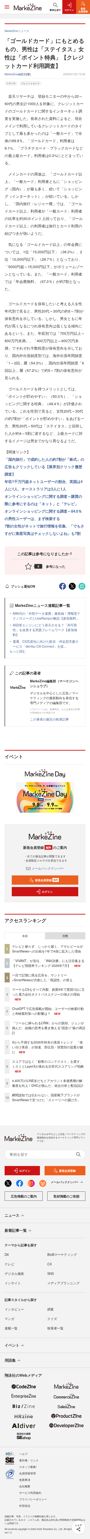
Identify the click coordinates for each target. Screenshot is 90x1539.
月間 (65, 936)
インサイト (13, 1283)
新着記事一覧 (16, 1230)
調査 (50, 1309)
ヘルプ (23, 1454)
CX (49, 1264)
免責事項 (24, 1480)
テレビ (9, 1264)
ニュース (12, 1215)
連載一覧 (11, 1328)
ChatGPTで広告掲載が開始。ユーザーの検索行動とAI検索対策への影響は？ (48, 1011)
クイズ (52, 1318)
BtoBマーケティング (62, 1254)
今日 (25, 936)
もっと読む (17, 651)
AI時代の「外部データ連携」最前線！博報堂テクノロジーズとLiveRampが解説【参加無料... (46, 616)
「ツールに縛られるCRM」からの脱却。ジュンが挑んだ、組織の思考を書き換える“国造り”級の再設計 (48, 1028)
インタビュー (14, 1309)
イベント (12, 1345)
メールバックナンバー (48, 868)
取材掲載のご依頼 (66, 1196)
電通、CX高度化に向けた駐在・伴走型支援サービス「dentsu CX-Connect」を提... (45, 644)
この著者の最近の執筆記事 (49, 719)
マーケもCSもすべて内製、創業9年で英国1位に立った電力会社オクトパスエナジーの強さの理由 (48, 992)
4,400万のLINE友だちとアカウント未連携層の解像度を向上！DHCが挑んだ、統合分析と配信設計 (48, 1083)
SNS (50, 1273)
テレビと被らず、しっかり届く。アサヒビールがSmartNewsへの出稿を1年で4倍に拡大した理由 (47, 948)
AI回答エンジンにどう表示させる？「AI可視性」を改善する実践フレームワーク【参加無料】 (45, 630)
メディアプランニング (63, 1283)
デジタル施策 (14, 1273)
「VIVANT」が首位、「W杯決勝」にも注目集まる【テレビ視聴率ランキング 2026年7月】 (48, 963)
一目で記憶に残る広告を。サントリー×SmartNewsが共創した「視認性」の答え (42, 977)
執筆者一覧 (55, 1328)
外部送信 (24, 1506)
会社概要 (24, 1486)
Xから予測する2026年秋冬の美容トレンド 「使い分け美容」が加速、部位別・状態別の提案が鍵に (47, 1047)
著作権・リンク (29, 1460)
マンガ (9, 1318)
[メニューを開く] (7, 7)
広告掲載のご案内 (24, 1196)
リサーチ (11, 83)
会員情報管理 (27, 1473)
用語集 (10, 1360)
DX (7, 1254)
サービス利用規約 (30, 1493)
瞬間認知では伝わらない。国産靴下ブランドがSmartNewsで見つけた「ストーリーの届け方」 (46, 1097)
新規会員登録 (46, 880)
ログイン (47, 892)
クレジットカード (30, 83)
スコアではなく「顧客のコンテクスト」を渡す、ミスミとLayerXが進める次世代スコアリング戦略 (48, 1064)
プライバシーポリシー (33, 1499)
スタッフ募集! (27, 1467)
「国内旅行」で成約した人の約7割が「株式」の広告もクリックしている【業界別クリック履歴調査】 (44, 467)
